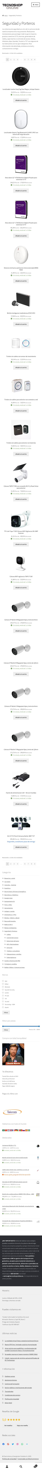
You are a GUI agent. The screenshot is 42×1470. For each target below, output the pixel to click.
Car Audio (7, 882)
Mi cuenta (7, 1466)
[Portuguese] (21, 1130)
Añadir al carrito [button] (21, 100)
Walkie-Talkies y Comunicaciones (14, 967)
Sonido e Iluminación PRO (12, 961)
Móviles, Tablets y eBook (11, 918)
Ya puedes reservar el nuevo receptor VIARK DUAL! (21, 1354)
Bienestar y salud (9, 878)
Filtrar (6, 1012)
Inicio (6, 15)
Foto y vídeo (8, 905)
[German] (16, 1130)
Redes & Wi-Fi (8, 924)
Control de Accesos (12, 938)
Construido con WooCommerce (28, 1459)
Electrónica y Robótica (11, 895)
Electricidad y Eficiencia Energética (15, 891)
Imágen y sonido (9, 911)
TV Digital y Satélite (10, 964)
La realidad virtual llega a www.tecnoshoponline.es (21, 1341)
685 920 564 (14, 1274)
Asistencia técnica (11, 1380)
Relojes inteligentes (10, 928)
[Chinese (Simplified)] (6, 1130)
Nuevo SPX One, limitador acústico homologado (21, 1345)
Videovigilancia (11, 957)
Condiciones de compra (12, 1395)
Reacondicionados (10, 921)
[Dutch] (8, 1130)
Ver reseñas (8, 1425)
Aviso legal (8, 1403)
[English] (11, 1130)
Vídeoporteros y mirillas (14, 954)
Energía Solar (8, 898)
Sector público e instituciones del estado (18, 1388)
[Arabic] (3, 1130)
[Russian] (24, 1130)
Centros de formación (12, 1384)
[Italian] (18, 1130)
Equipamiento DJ (9, 901)
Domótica (7, 888)
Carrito (32, 1465)
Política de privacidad (12, 1399)
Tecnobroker (9, 1391)
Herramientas (8, 908)
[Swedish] (29, 1130)
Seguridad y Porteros (10, 931)
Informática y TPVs (10, 915)
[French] (13, 1130)
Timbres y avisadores (13, 951)
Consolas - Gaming (10, 885)
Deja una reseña (22, 1425)
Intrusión (9, 948)
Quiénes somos (10, 1376)
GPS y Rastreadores (13, 944)
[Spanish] (26, 1130)
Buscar (21, 1466)
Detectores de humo (13, 941)
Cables (9, 934)
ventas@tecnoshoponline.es (13, 1276)
